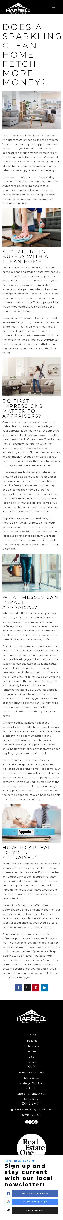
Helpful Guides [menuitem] (31, 1078)
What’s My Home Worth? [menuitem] (31, 1093)
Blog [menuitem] (31, 1056)
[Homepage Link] (18, 8)
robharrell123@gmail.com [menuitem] (33, 1109)
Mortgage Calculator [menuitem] (32, 1083)
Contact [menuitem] (31, 1062)
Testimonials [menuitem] (31, 1046)
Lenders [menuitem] (31, 1051)
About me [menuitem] (31, 1040)
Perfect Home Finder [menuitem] (31, 1072)
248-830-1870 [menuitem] (32, 1115)
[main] (31, 507)
